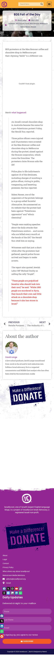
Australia (12, 23)
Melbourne (44, 23)
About (5, 555)
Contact (6, 563)
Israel (27, 23)
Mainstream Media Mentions (14, 575)
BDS (17, 23)
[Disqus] (27, 454)
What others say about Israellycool (16, 571)
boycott (22, 23)
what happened (18, 112)
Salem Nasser (25, 27)
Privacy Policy (8, 567)
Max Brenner (34, 23)
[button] (49, 4)
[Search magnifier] (41, 4)
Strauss (33, 27)
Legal (5, 559)
